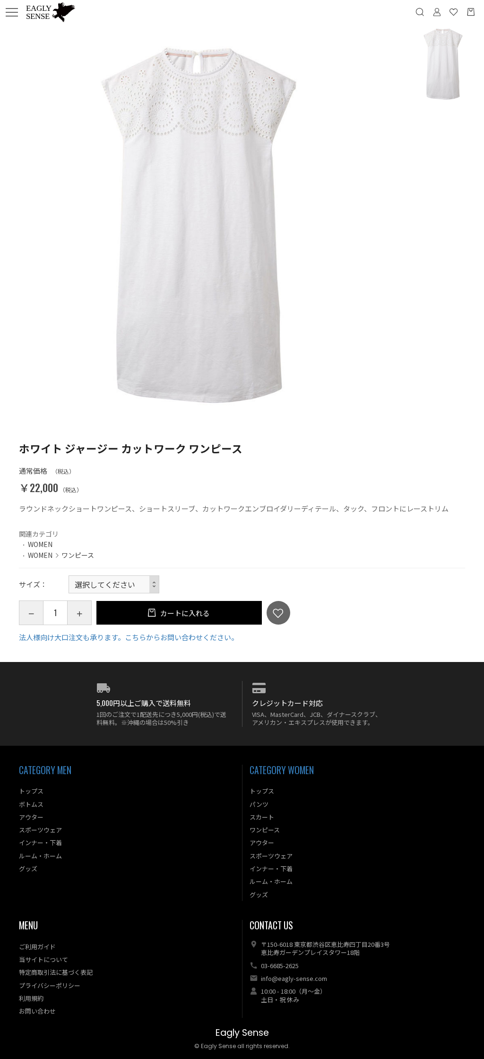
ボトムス (31, 804)
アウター (31, 816)
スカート (262, 816)
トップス (31, 790)
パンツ (259, 804)
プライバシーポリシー (49, 985)
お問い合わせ (37, 1010)
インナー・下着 (40, 842)
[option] (202, 226)
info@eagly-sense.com (294, 978)
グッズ (28, 868)
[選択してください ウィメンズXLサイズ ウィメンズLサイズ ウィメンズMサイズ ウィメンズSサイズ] (114, 584)
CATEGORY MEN (45, 770)
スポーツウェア (40, 829)
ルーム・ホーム (40, 855)
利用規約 (31, 998)
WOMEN (40, 544)
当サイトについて (43, 959)
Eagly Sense (242, 1032)
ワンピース (77, 555)
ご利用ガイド (37, 946)
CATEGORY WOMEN (282, 770)
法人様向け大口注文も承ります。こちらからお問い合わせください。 (128, 637)
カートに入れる (184, 613)
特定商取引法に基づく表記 (56, 972)
